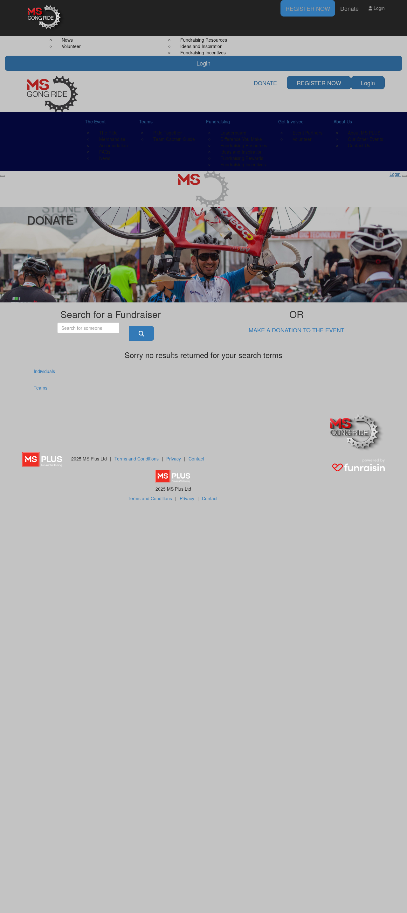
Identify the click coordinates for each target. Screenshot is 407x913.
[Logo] (46, 18)
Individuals (44, 371)
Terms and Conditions (136, 458)
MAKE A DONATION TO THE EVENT (296, 330)
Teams (40, 387)
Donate (349, 8)
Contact (196, 458)
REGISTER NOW (308, 8)
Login (378, 8)
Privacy (173, 458)
